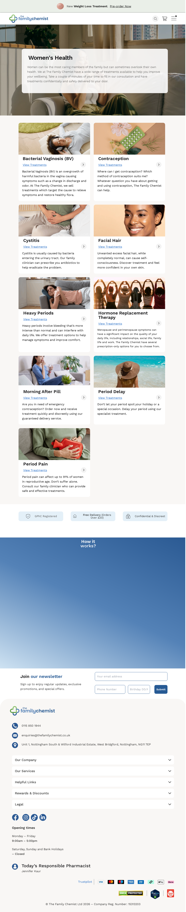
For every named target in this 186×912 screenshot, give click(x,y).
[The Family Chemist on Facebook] (15, 817)
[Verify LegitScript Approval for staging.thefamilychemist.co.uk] (155, 894)
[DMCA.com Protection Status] (131, 893)
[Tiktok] (34, 817)
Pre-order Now (120, 6)
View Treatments (34, 165)
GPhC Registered (46, 516)
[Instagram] (25, 817)
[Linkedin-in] (42, 817)
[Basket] (165, 18)
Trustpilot (85, 881)
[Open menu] (174, 17)
